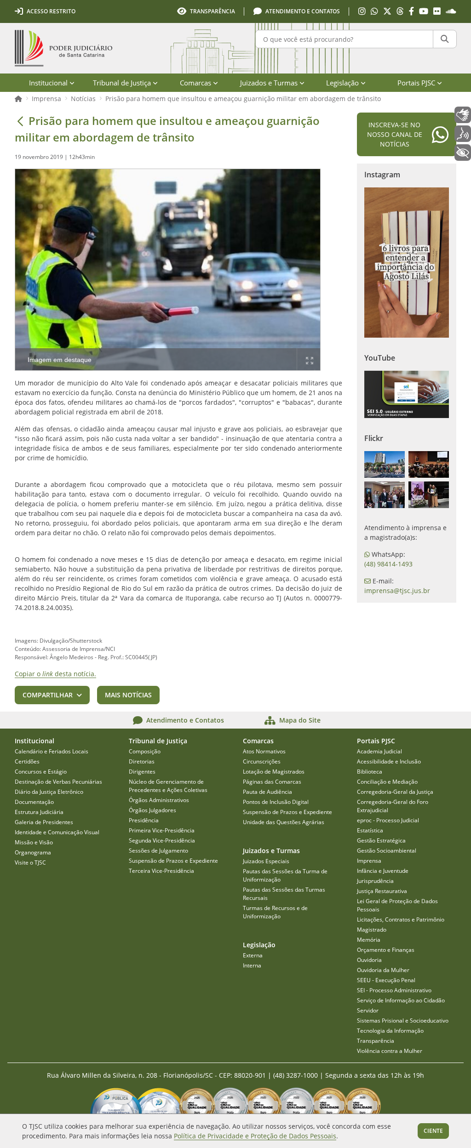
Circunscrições (262, 761)
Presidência (144, 820)
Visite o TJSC (30, 862)
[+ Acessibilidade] (462, 152)
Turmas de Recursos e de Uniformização (275, 912)
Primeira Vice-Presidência (162, 830)
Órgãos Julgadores (152, 810)
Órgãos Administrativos (159, 800)
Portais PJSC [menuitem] (416, 82)
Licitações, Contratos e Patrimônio (400, 919)
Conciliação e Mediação (387, 782)
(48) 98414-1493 (388, 564)
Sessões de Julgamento (158, 850)
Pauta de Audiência (267, 792)
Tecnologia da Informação (390, 1031)
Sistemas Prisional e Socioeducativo (402, 1020)
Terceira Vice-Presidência (161, 871)
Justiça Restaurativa (382, 891)
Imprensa (46, 98)
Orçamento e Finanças (385, 950)
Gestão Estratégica (381, 840)
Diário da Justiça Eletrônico (49, 792)
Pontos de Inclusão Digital (276, 802)
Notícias (83, 98)
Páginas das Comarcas (272, 782)
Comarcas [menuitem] (195, 82)
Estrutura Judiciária (39, 812)
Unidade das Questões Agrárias (283, 822)
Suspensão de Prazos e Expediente (173, 861)
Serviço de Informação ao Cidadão (401, 1000)
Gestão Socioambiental (386, 850)
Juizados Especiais (266, 861)
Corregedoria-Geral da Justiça (395, 792)
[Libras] (462, 115)
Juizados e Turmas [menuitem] (269, 82)
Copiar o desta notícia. (55, 673)
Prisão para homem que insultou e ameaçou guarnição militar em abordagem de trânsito (243, 98)
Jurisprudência (375, 881)
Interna (252, 965)
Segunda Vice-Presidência (162, 840)
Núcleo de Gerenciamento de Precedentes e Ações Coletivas (168, 786)
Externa (253, 955)
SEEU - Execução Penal (386, 980)
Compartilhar (48, 694)
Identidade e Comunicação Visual (57, 832)
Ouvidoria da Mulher (383, 970)
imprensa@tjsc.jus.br (397, 590)
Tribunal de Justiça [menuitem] (122, 82)
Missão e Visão (34, 842)
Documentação (34, 802)
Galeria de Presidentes (44, 822)
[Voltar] (20, 121)
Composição (145, 751)
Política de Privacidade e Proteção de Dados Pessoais (255, 1135)
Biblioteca (369, 771)
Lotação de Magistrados (273, 771)
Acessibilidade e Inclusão (389, 761)
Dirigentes (142, 771)
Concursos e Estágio (41, 771)
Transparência (375, 1041)
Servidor (368, 1010)
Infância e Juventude (382, 871)
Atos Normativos (264, 751)
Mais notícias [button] (128, 694)
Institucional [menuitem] (48, 82)
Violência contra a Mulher (389, 1051)
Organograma (33, 852)
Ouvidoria (369, 960)
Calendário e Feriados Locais (51, 751)
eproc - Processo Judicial (388, 820)
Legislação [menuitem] (342, 82)
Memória (368, 940)
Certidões (27, 761)
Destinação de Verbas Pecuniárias (58, 782)
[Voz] (462, 133)
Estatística (370, 830)
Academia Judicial (379, 751)
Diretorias (142, 761)
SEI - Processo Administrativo (394, 990)
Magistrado (371, 929)
